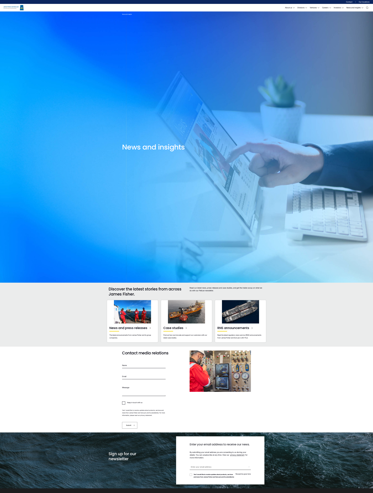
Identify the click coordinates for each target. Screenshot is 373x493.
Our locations (364, 2)
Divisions (300, 8)
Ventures (313, 8)
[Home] (13, 7)
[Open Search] (367, 7)
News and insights (353, 8)
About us (288, 8)
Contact (349, 2)
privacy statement (237, 455)
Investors (337, 8)
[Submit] (249, 467)
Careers (325, 8)
